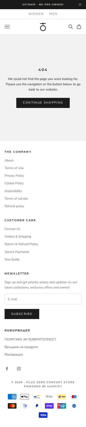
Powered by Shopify (43, 386)
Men (53, 14)
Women (36, 14)
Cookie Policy (14, 183)
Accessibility (13, 191)
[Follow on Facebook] (7, 368)
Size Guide (12, 259)
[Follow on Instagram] (19, 368)
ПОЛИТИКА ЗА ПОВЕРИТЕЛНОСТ (30, 339)
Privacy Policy (14, 175)
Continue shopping (43, 103)
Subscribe (22, 314)
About (9, 160)
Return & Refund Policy (21, 244)
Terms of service (16, 198)
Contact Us (12, 229)
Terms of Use (14, 168)
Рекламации (14, 354)
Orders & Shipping (18, 236)
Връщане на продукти (21, 347)
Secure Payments (17, 252)
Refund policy (14, 206)
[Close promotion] (80, 4)
